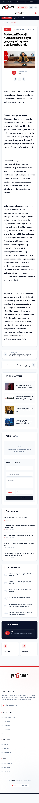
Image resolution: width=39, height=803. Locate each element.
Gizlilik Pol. (8, 763)
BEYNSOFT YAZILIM (20, 785)
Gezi (5, 733)
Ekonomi (7, 725)
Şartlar (7, 767)
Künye (6, 744)
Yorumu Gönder (19, 498)
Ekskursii (7, 729)
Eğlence (7, 721)
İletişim (6, 748)
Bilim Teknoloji (9, 717)
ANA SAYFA (6, 22)
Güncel (13, 22)
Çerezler (7, 771)
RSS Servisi (7, 752)
